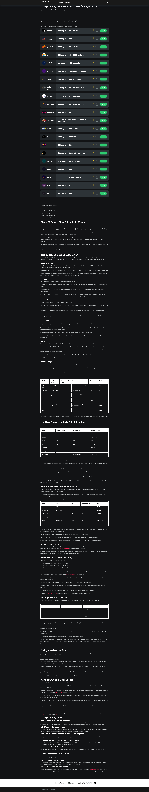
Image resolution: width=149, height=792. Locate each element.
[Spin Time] (44, 178)
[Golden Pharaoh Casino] (44, 89)
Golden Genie (50, 104)
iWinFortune (50, 96)
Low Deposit (67, 2)
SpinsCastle (50, 47)
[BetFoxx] (44, 130)
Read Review (96, 31)
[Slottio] (44, 186)
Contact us (107, 789)
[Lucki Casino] (44, 121)
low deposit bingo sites (52, 593)
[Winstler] (44, 80)
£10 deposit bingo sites (94, 769)
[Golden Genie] (44, 105)
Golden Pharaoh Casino (49, 87)
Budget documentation (71, 574)
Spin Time (49, 177)
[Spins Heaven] (44, 56)
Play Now (103, 30)
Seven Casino (50, 112)
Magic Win (49, 30)
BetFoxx (49, 128)
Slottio (48, 185)
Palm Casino (50, 161)
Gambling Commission (64, 548)
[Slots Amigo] (44, 72)
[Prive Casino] (44, 146)
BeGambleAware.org (44, 714)
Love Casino (50, 153)
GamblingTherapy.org (68, 714)
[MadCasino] (44, 194)
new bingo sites (58, 692)
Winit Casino (50, 137)
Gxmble (49, 169)
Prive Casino (50, 145)
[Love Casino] (44, 154)
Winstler (49, 79)
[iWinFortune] (44, 97)
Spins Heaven (50, 55)
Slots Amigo (50, 71)
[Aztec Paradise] (44, 40)
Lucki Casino (50, 120)
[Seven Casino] (44, 113)
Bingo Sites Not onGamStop (45, 2)
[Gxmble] (44, 170)
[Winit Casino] (44, 138)
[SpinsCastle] (44, 48)
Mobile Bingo (60, 2)
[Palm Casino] (44, 162)
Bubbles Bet (50, 63)
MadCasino (50, 193)
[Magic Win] (44, 31)
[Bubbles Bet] (44, 64)
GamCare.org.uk (59, 714)
